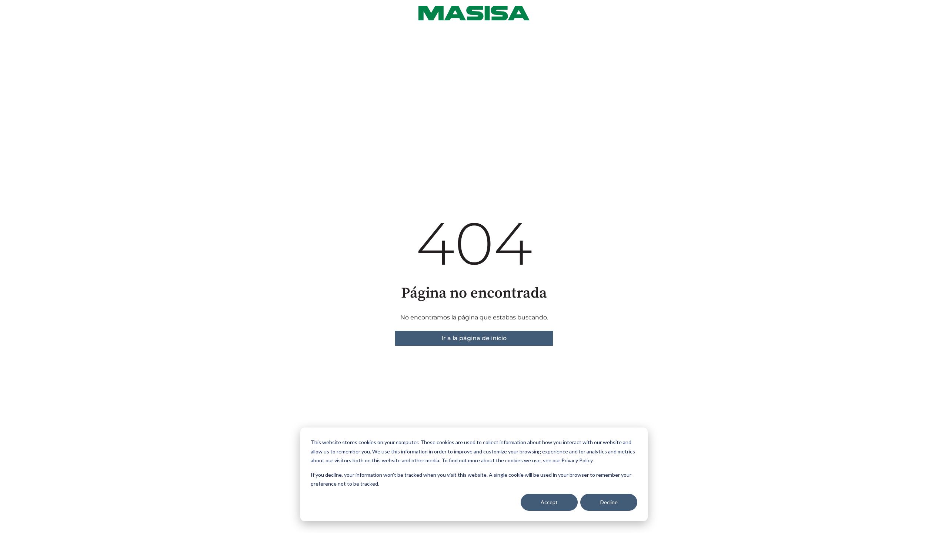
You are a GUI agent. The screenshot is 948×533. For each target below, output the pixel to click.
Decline (609, 502)
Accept (549, 502)
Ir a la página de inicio (474, 338)
